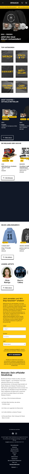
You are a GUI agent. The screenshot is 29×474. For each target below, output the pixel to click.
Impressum (14, 458)
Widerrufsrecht (15, 451)
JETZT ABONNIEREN (14, 354)
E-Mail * (5, 325)
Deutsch (14, 467)
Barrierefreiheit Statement (14, 460)
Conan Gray (5, 246)
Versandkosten (14, 445)
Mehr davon (8, 137)
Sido (2, 122)
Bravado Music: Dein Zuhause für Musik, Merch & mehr (13, 417)
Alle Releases (9, 178)
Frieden (3, 124)
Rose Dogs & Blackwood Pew (6, 214)
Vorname (5, 333)
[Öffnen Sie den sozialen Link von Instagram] (16, 433)
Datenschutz (14, 456)
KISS (2, 164)
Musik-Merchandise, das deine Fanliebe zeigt (11, 403)
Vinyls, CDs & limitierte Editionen (12, 398)
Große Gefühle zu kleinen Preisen (12, 412)
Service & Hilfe (14, 449)
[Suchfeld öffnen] (22, 3)
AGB (14, 454)
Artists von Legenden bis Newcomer (13, 408)
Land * (4, 341)
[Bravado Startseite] (14, 3)
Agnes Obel (23, 212)
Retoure (14, 453)
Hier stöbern (8, 257)
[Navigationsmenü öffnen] (2, 3)
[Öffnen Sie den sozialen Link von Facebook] (12, 433)
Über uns (14, 462)
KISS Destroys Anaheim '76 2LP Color (8, 167)
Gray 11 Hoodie (6, 248)
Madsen (22, 164)
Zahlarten (14, 447)
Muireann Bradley (7, 212)
